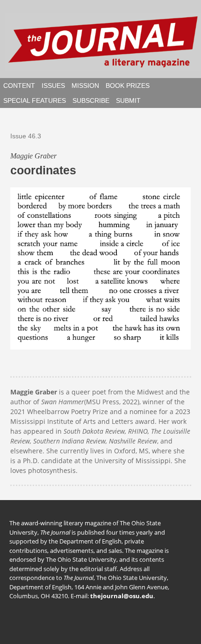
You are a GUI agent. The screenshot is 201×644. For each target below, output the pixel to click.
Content (19, 85)
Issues (53, 85)
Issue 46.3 (25, 136)
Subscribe (90, 100)
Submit (128, 100)
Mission (85, 85)
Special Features (34, 100)
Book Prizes (128, 85)
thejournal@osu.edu (121, 596)
